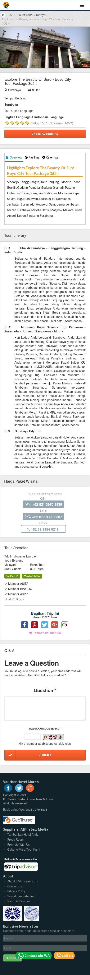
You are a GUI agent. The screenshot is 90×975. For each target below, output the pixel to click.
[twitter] (19, 791)
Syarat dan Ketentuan (21, 896)
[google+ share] (54, 624)
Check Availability (45, 134)
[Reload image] (53, 737)
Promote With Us (18, 844)
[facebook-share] (24, 624)
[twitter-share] (44, 624)
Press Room (15, 839)
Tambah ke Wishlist (46, 633)
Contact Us (14, 886)
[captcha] (53, 737)
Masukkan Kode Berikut (45, 728)
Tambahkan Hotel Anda (23, 834)
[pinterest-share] (34, 624)
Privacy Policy (16, 891)
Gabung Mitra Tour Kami (23, 849)
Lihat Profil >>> (14, 599)
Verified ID (12, 576)
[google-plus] (30, 791)
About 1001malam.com (22, 881)
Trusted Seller (32, 576)
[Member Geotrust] (19, 818)
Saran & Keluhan (18, 901)
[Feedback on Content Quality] (64, 624)
